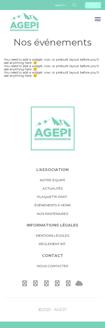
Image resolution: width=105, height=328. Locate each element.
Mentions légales (52, 235)
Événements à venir (52, 205)
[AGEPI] (24, 26)
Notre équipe (52, 180)
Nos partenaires (52, 214)
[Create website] (79, 283)
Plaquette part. (52, 197)
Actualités (53, 188)
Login (93, 5)
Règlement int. (52, 244)
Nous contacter (52, 266)
